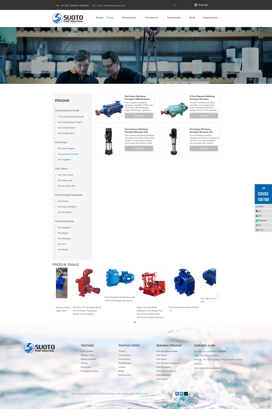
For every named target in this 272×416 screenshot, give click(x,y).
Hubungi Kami (125, 375)
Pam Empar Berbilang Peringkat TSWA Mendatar (137, 97)
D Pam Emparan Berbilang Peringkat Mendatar (202, 97)
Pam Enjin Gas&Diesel (67, 207)
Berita (121, 371)
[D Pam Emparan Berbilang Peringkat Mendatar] (174, 109)
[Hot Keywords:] (174, 5)
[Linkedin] (181, 393)
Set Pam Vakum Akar (67, 186)
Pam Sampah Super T (67, 128)
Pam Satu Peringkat (66, 148)
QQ (260, 211)
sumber (122, 367)
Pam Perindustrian (64, 221)
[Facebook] (177, 393)
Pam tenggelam (64, 160)
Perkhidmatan (125, 363)
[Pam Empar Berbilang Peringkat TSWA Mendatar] (109, 109)
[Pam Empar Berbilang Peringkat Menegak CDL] (174, 142)
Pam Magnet (63, 233)
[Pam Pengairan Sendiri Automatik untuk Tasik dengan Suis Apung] (135, 278)
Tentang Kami (125, 355)
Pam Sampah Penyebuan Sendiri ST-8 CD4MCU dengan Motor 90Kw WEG (71, 310)
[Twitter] (186, 393)
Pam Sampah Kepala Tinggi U (70, 122)
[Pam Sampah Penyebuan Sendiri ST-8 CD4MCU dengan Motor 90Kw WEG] (71, 283)
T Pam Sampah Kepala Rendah (71, 117)
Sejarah (84, 363)
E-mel (261, 230)
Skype (261, 207)
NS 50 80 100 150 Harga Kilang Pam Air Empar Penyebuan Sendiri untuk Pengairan (102, 310)
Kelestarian (86, 367)
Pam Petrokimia (163, 367)
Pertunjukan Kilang (89, 371)
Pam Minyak (63, 250)
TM (260, 216)
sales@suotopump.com (210, 368)
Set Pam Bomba (64, 212)
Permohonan (124, 359)
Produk (122, 351)
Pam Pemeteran (64, 239)
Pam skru (62, 244)
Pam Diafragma (64, 227)
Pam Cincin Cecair (65, 175)
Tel (260, 225)
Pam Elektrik (63, 201)
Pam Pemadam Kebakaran (68, 195)
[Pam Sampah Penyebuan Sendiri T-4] (199, 283)
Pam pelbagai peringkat (68, 154)
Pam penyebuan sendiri (67, 110)
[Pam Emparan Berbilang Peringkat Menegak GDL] (109, 142)
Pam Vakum (61, 168)
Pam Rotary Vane (65, 180)
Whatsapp (262, 221)
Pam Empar (61, 142)
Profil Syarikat (87, 351)
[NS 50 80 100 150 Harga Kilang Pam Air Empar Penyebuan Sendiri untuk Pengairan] (103, 283)
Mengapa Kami (87, 355)
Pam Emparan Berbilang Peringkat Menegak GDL (136, 130)
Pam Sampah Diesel (66, 133)
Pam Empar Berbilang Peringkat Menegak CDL (201, 130)
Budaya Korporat (88, 359)
